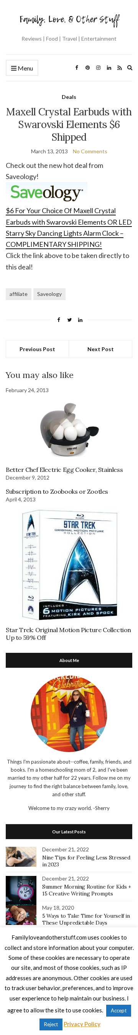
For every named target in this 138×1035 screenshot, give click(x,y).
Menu (24, 68)
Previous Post (37, 349)
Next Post (100, 349)
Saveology (49, 294)
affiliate (19, 294)
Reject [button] (51, 1024)
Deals (69, 97)
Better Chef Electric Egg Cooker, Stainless (64, 469)
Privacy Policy (82, 1023)
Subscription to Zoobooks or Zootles (57, 491)
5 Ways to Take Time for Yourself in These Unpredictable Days (86, 919)
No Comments (90, 151)
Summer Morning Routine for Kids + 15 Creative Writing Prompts (86, 890)
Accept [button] (119, 1010)
